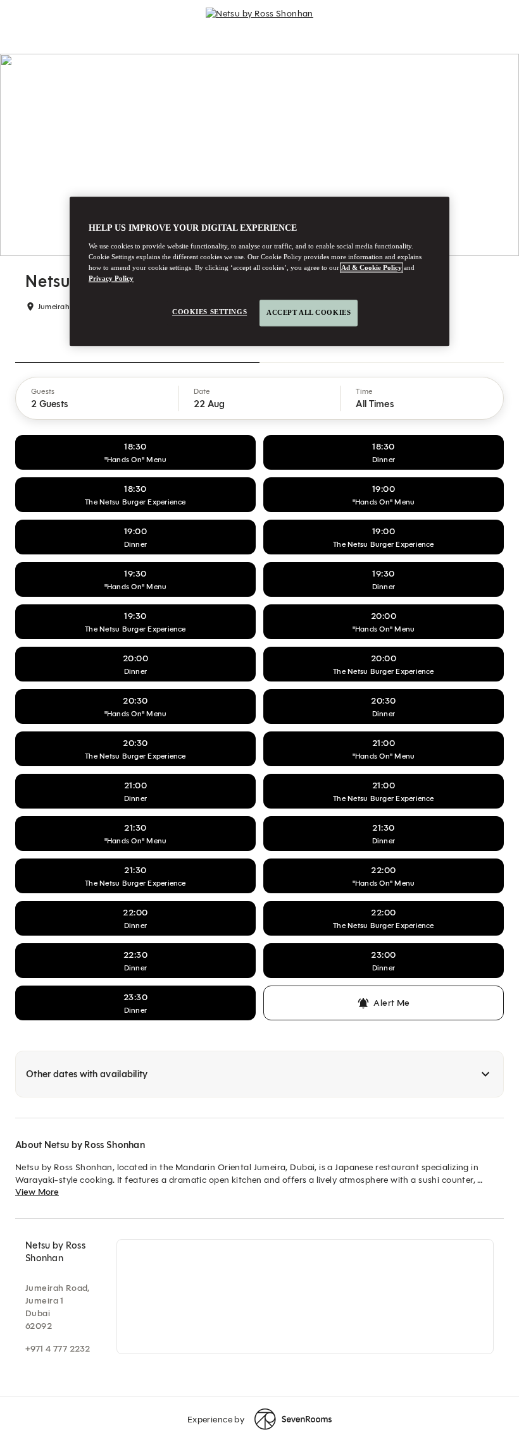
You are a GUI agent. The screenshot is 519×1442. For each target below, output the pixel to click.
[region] (259, 271)
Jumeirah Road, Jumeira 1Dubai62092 (57, 1307)
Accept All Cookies (308, 312)
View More (37, 1192)
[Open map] (305, 1296)
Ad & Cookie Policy (371, 267)
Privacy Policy (111, 278)
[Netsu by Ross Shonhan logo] (259, 19)
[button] (97, 398)
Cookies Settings (209, 311)
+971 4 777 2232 (57, 1348)
